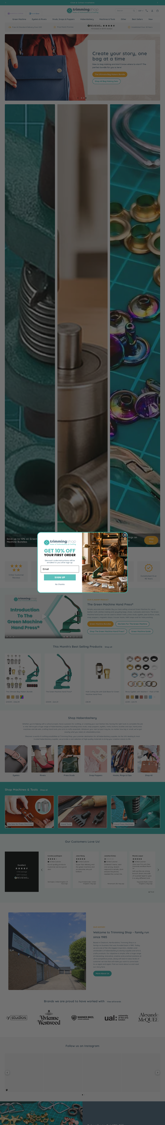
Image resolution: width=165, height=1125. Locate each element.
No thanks (60, 584)
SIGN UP (60, 577)
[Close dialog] (125, 535)
